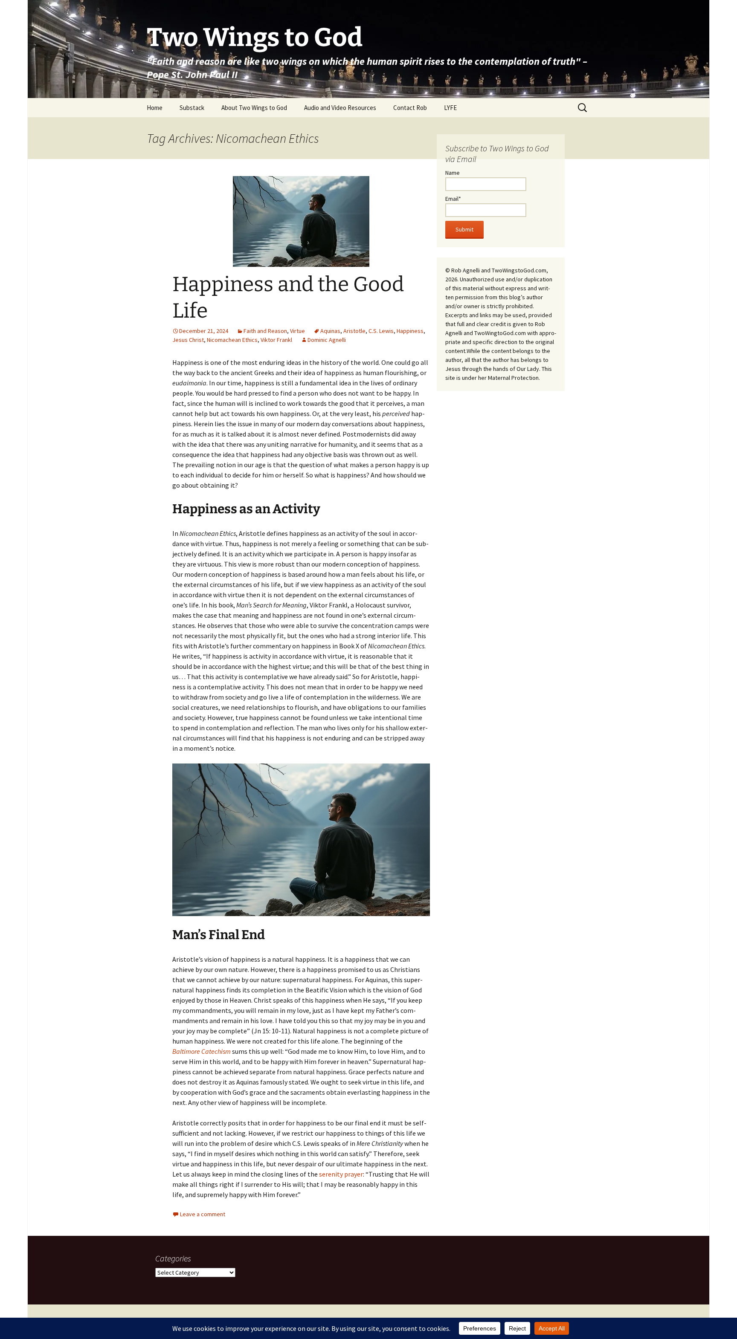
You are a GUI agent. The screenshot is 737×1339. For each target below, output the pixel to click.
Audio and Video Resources (340, 108)
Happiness (410, 331)
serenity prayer (341, 1174)
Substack (192, 108)
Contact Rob (410, 108)
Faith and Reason (265, 331)
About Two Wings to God (254, 108)
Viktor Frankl (276, 340)
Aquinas (330, 331)
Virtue (297, 331)
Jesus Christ (188, 340)
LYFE (450, 108)
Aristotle (354, 331)
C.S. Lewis (381, 331)
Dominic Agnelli (327, 340)
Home (154, 108)
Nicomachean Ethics (232, 340)
